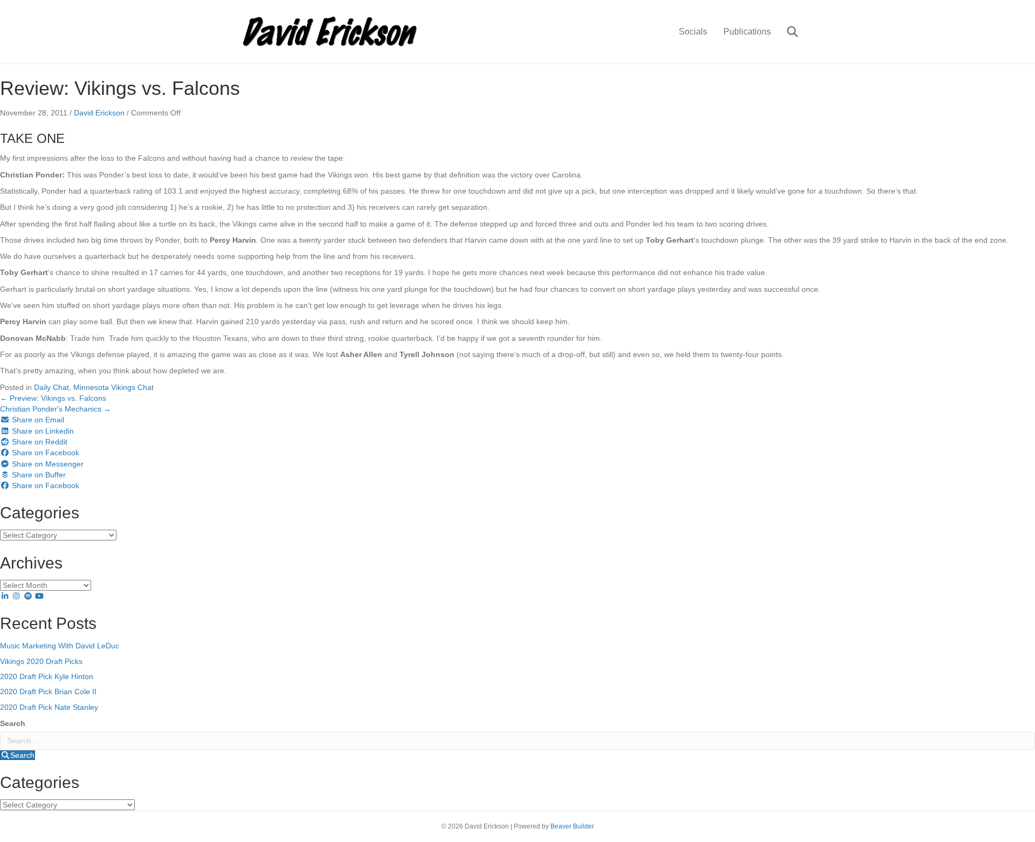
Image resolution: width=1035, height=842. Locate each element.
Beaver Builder (572, 826)
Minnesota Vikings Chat (113, 387)
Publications (747, 31)
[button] (17, 755)
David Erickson (99, 112)
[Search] (785, 31)
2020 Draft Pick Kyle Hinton (46, 676)
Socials (693, 31)
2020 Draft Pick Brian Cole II (48, 691)
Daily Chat (51, 387)
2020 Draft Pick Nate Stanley (49, 707)
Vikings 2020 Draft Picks (41, 661)
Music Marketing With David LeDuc (59, 645)
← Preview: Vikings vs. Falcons (53, 398)
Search (12, 723)
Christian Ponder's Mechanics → (55, 409)
